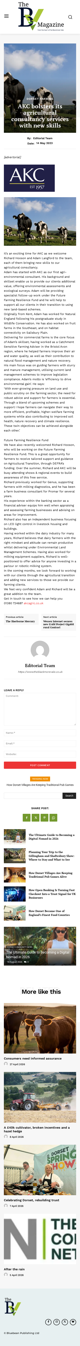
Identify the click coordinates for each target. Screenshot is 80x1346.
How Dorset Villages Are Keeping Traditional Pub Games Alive (50, 875)
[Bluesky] (73, 1322)
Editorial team (42, 138)
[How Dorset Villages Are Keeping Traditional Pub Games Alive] (15, 874)
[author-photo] (6, 1064)
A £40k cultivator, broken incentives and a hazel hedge (37, 1129)
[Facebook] (26, 818)
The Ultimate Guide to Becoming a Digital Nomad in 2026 (52, 837)
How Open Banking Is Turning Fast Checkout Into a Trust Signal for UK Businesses (52, 893)
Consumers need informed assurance (33, 1058)
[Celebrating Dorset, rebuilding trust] (40, 1170)
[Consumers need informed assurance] (40, 1028)
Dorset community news (19, 947)
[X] (35, 818)
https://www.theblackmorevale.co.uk (40, 671)
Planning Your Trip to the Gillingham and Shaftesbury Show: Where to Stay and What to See (51, 855)
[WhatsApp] (53, 818)
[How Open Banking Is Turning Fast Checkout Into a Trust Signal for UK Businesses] (15, 894)
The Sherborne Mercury (20, 621)
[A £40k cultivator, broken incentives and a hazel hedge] (40, 1097)
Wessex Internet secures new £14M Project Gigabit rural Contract (58, 624)
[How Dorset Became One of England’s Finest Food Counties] (15, 913)
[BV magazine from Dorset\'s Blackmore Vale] (41, 16)
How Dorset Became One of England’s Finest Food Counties (49, 913)
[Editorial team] (40, 650)
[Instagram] (56, 1322)
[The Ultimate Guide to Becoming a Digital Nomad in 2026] (15, 836)
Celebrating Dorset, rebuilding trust (31, 1200)
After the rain (14, 1269)
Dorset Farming (40, 98)
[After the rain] (40, 1239)
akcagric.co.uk (33, 603)
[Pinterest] (44, 818)
